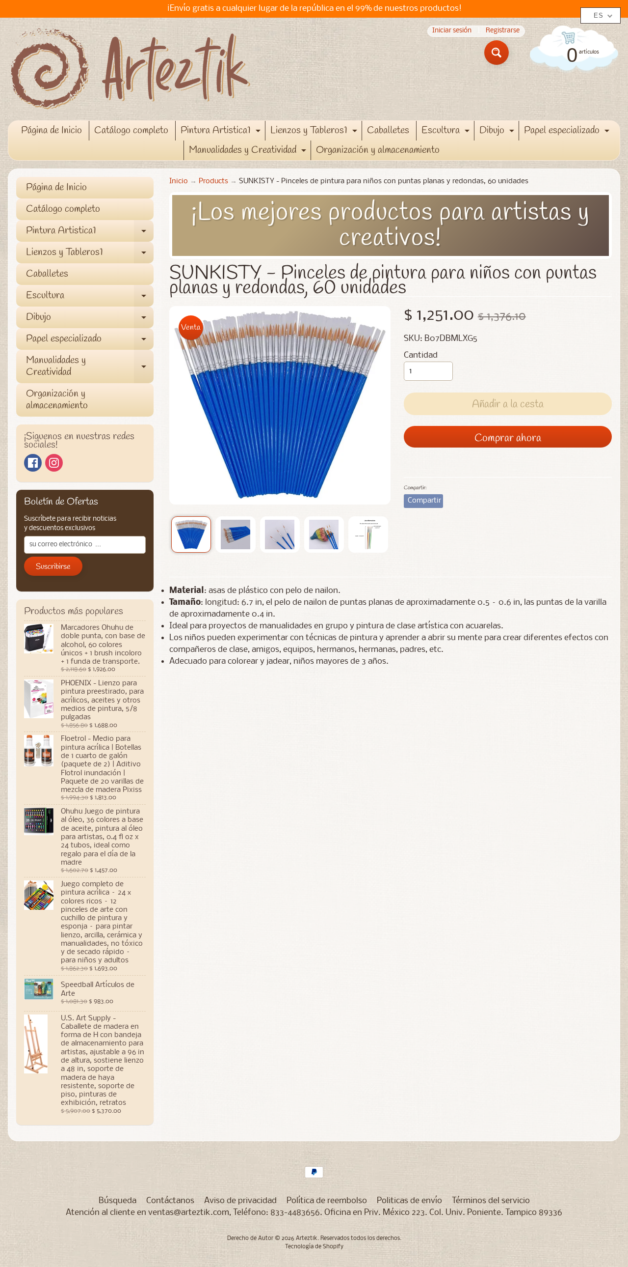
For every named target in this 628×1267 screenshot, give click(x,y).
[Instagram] (54, 463)
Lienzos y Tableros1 (315, 132)
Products (213, 181)
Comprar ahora (507, 438)
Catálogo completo (131, 130)
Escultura (446, 132)
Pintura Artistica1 (222, 132)
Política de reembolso (327, 1201)
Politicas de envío (409, 1201)
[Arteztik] (130, 69)
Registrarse (503, 31)
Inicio (178, 181)
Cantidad (421, 355)
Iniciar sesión (451, 31)
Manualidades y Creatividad (249, 151)
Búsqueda (117, 1201)
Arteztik (306, 1238)
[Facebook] (33, 463)
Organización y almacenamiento (378, 150)
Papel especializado (568, 132)
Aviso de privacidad (240, 1201)
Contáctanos (170, 1201)
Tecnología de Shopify (314, 1247)
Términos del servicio (491, 1201)
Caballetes (388, 130)
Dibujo (498, 132)
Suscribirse (53, 567)
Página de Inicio (51, 130)
